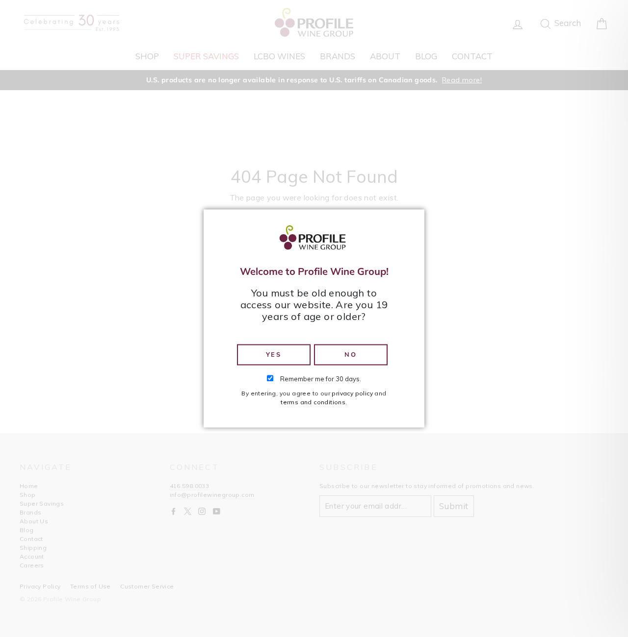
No (350, 354)
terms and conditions (313, 402)
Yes (274, 354)
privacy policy (352, 393)
